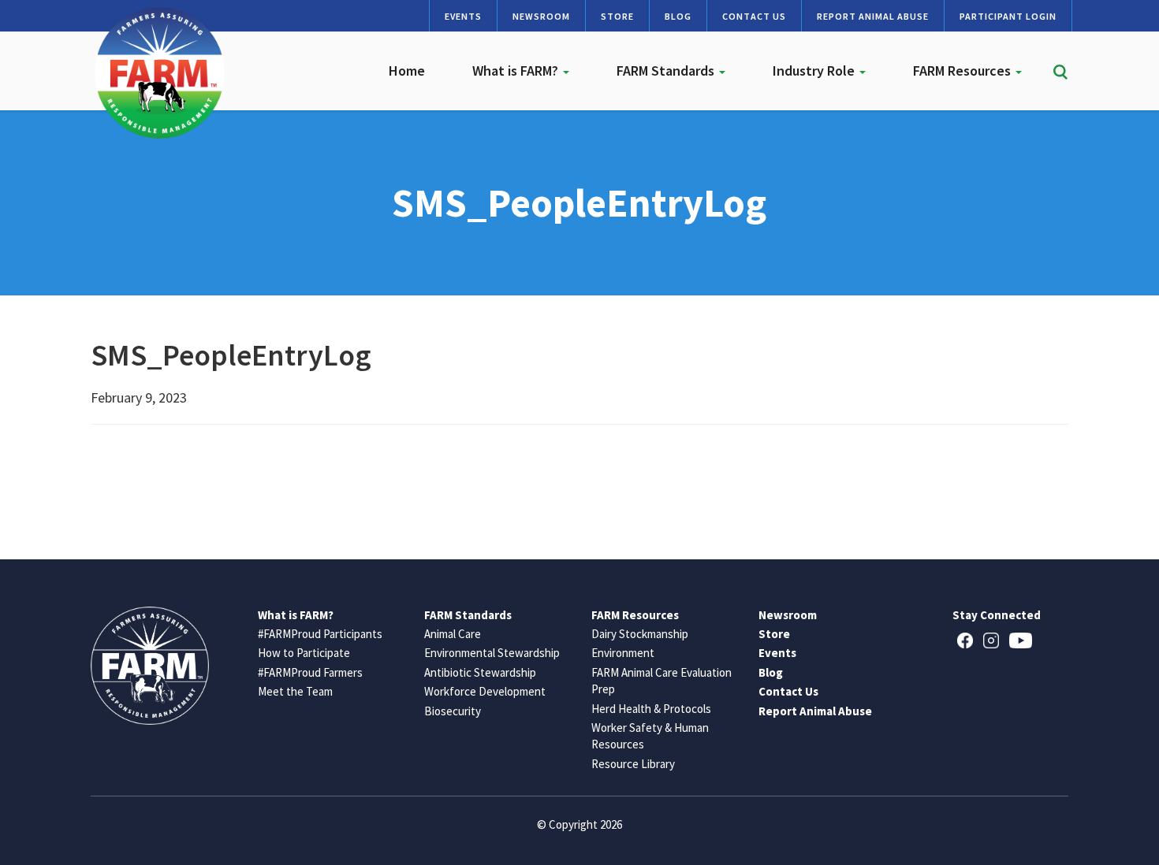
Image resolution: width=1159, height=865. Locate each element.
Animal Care (452, 633)
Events (463, 16)
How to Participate (304, 652)
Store (617, 16)
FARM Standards (667, 70)
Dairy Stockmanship (639, 633)
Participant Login (1008, 16)
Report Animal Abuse (873, 16)
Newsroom (541, 16)
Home (407, 70)
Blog (678, 16)
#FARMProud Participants (320, 633)
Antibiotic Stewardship (480, 672)
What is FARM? (516, 70)
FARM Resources (963, 70)
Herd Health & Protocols (651, 708)
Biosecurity (452, 711)
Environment (622, 652)
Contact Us (754, 16)
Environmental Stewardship (492, 652)
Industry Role (815, 70)
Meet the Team (295, 691)
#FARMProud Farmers (310, 672)
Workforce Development (485, 691)
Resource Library (633, 763)
